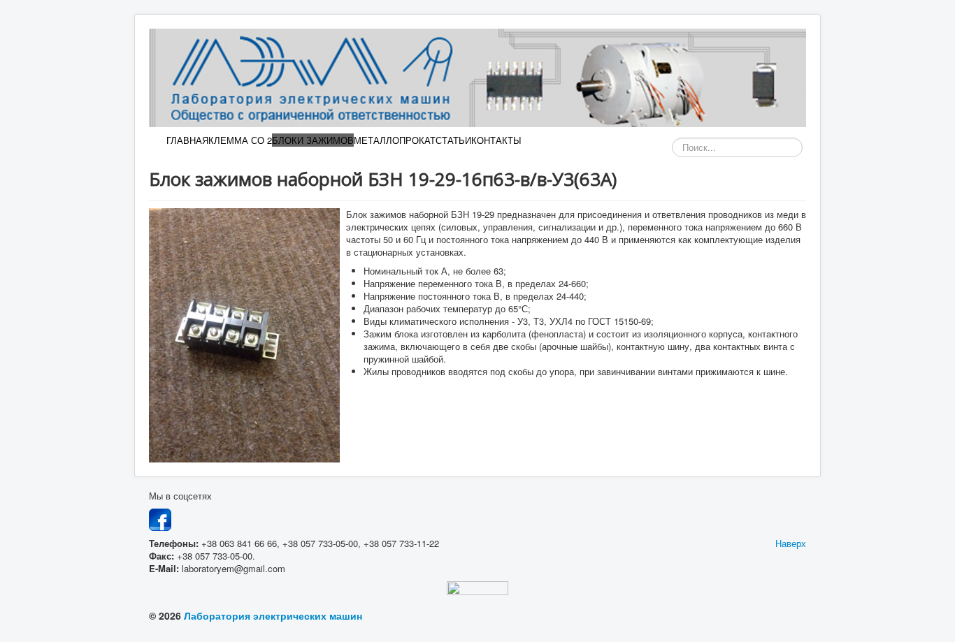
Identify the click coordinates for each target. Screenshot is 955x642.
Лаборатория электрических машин (271, 615)
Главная (187, 140)
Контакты (496, 140)
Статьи (453, 140)
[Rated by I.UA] (477, 590)
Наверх (790, 543)
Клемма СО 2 (240, 140)
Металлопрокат (395, 140)
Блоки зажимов (313, 140)
